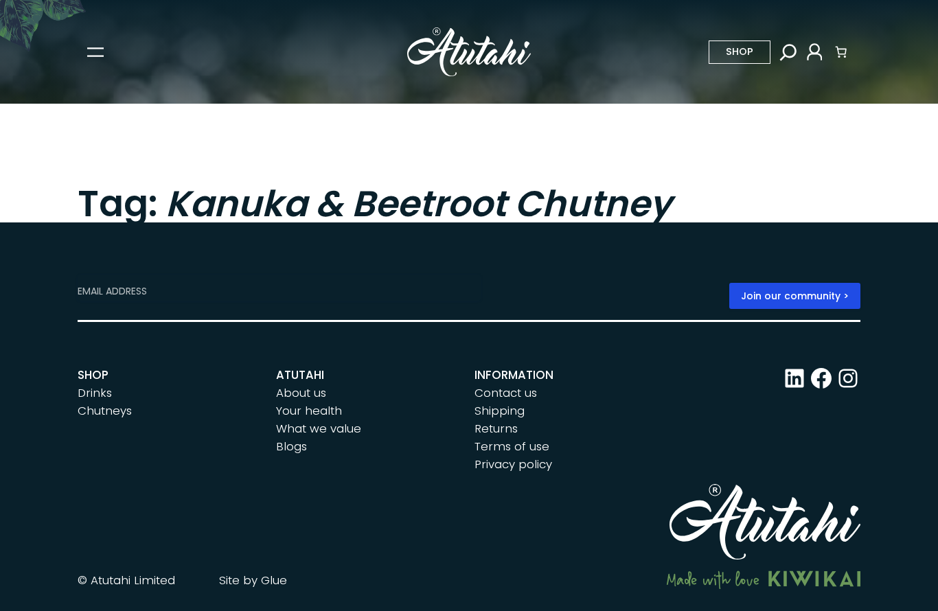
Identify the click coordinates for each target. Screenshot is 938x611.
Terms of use (511, 446)
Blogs (291, 446)
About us (301, 392)
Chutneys (105, 410)
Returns (496, 428)
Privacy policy (513, 464)
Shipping (499, 410)
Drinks (95, 392)
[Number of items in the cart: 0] (841, 52)
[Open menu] (95, 52)
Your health (309, 410)
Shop (739, 51)
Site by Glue (253, 580)
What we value (318, 428)
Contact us (505, 392)
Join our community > (795, 296)
